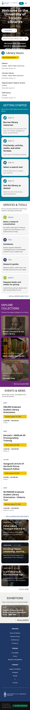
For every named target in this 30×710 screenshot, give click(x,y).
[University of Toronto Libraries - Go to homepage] (15, 696)
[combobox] (9, 31)
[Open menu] (26, 3)
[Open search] (21, 3)
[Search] (25, 38)
